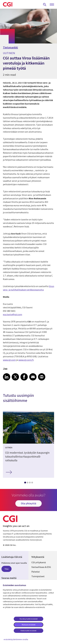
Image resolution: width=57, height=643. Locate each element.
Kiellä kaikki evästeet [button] (28, 630)
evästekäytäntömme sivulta (16, 639)
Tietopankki (10, 47)
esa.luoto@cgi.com (12, 314)
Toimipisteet (38, 576)
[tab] (25, 483)
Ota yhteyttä (28, 503)
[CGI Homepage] (7, 4)
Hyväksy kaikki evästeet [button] (29, 619)
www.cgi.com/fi (26, 359)
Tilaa (6, 569)
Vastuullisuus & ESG (41, 567)
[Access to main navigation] (52, 4)
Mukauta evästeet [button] (28, 625)
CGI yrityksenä (38, 562)
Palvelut (35, 571)
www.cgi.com (9, 359)
